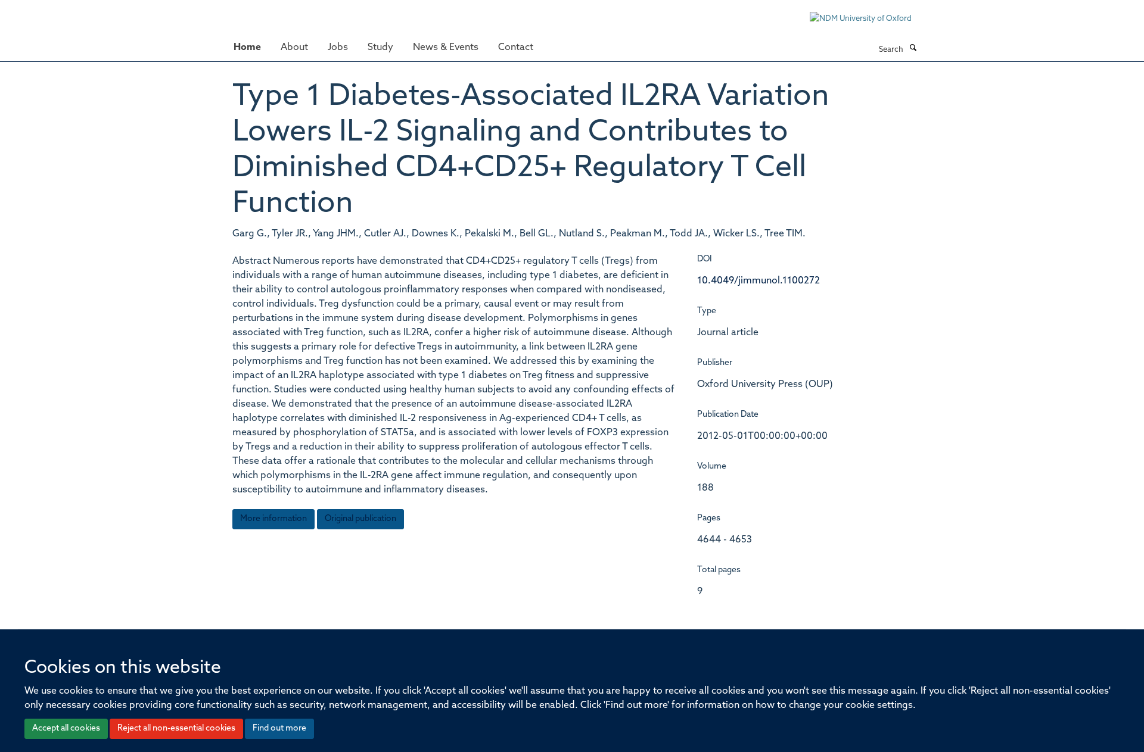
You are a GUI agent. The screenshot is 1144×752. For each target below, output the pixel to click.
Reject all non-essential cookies (176, 728)
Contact (515, 47)
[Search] (912, 48)
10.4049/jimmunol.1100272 (758, 281)
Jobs (338, 47)
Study (380, 47)
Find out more (279, 728)
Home (247, 47)
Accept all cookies (66, 728)
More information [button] (273, 518)
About (294, 47)
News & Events (445, 47)
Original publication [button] (360, 518)
